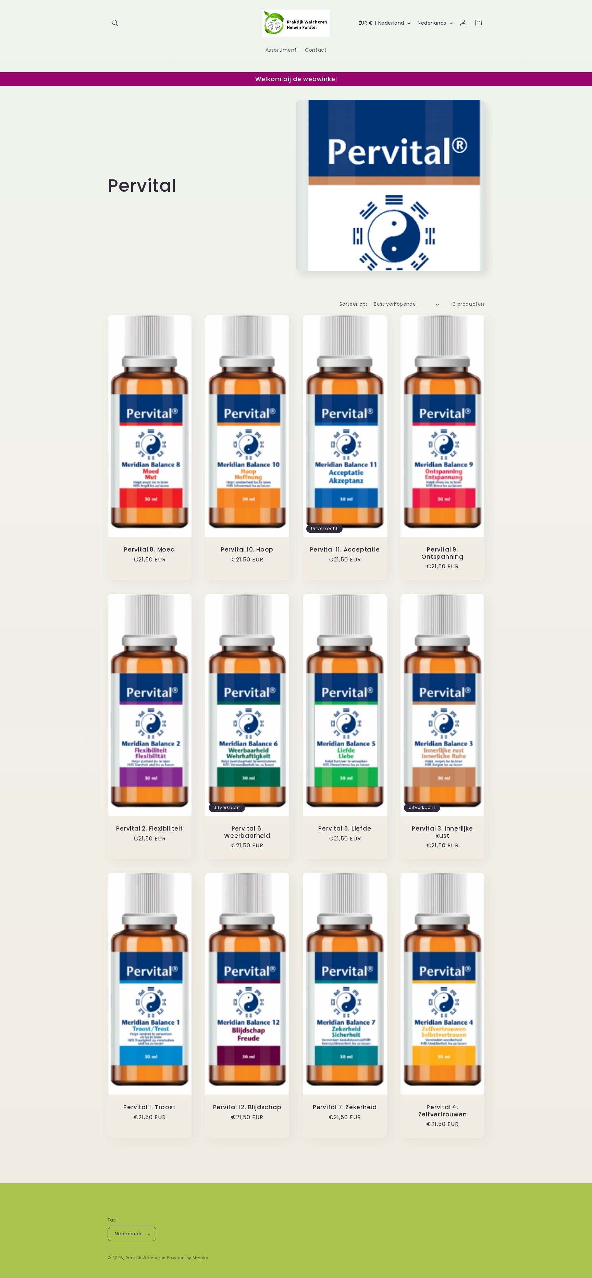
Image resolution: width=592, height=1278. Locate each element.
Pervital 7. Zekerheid (345, 1107)
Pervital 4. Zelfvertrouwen (442, 1111)
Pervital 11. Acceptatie (345, 549)
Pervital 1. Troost (149, 1107)
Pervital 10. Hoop (247, 549)
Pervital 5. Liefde (344, 828)
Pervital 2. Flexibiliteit (149, 828)
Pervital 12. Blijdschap (247, 1107)
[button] (115, 22)
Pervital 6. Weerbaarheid (247, 832)
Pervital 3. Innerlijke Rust (442, 832)
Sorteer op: (353, 304)
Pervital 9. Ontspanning (442, 553)
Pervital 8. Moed (149, 549)
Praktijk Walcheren (146, 1258)
